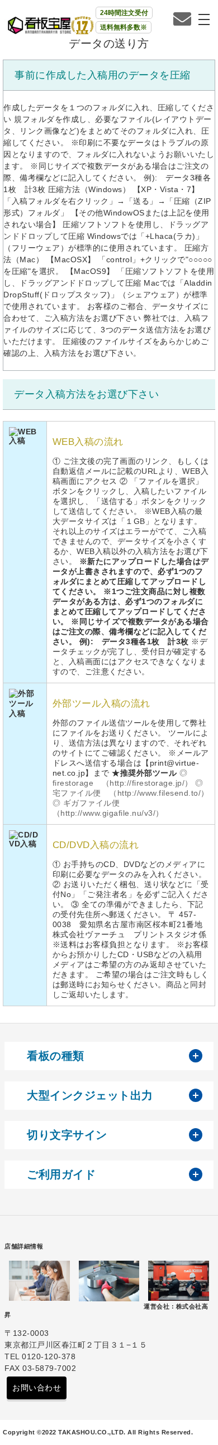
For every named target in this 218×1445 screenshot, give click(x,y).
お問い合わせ (36, 1387)
